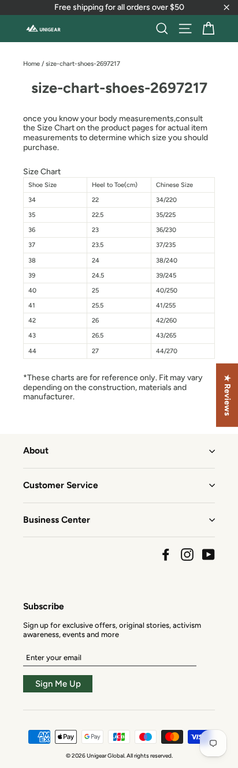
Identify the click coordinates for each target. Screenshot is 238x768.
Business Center (56, 519)
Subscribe (43, 606)
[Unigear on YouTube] (208, 554)
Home (31, 64)
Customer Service (60, 484)
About (36, 450)
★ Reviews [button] (227, 394)
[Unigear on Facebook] (165, 554)
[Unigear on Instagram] (187, 554)
